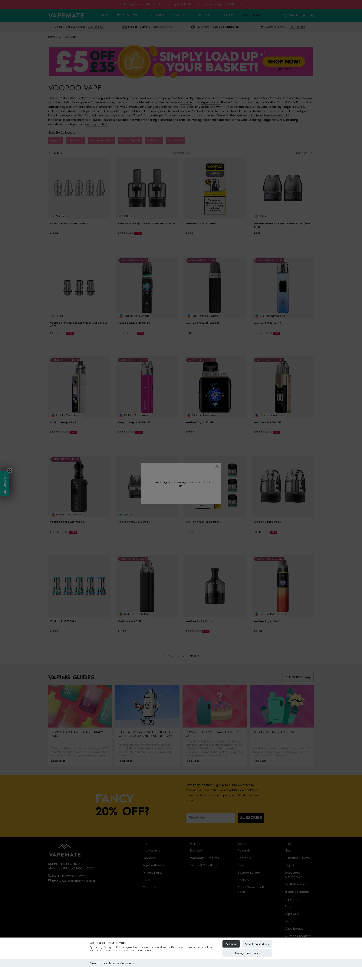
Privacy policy (98, 963)
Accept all (231, 943)
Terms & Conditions (121, 963)
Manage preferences (247, 953)
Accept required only (257, 943)
